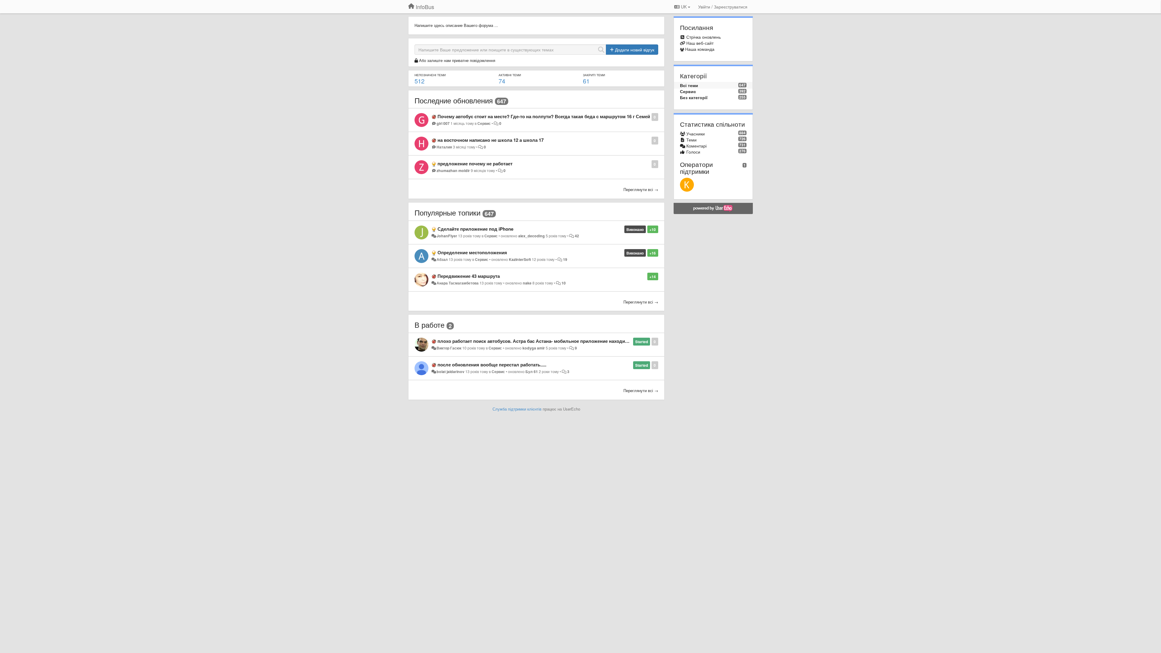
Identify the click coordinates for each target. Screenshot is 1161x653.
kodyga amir (533, 348)
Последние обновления (454, 100)
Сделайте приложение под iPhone (475, 229)
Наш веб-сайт (700, 43)
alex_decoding (531, 236)
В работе (429, 324)
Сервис (484, 123)
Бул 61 (531, 371)
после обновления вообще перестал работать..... (491, 364)
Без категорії (693, 97)
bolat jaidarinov (450, 371)
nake (527, 283)
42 (577, 236)
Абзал (442, 259)
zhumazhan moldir (453, 170)
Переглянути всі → (640, 189)
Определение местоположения (472, 252)
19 (565, 259)
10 (563, 283)
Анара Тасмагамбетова (458, 283)
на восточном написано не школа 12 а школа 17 (490, 140)
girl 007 (443, 123)
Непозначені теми (430, 75)
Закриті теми (594, 75)
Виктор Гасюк (449, 348)
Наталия (444, 147)
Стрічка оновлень (703, 37)
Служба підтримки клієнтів (517, 409)
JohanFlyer (447, 236)
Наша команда (699, 49)
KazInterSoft (520, 259)
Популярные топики (447, 212)
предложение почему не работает (474, 163)
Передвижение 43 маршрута (468, 276)
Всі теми (689, 85)
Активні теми (510, 75)
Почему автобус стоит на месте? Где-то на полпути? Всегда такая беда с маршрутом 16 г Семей (543, 116)
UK (684, 7)
